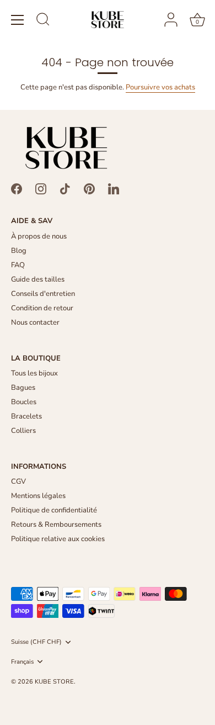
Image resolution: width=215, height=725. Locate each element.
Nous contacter (35, 322)
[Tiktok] (65, 188)
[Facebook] (16, 188)
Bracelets (26, 416)
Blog (18, 251)
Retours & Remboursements (56, 525)
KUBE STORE (54, 682)
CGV (18, 481)
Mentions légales (38, 496)
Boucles (23, 402)
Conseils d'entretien (43, 294)
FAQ (18, 265)
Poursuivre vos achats (160, 87)
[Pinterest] (89, 188)
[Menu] (18, 20)
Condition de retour (42, 308)
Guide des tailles (37, 279)
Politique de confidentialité (54, 510)
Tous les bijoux (34, 373)
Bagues (23, 388)
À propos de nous (39, 236)
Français (22, 662)
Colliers (23, 431)
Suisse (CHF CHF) (36, 642)
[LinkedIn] (113, 188)
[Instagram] (40, 188)
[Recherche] (43, 21)
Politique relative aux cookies (58, 539)
